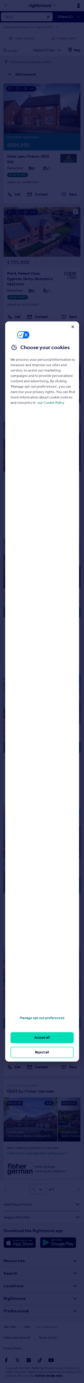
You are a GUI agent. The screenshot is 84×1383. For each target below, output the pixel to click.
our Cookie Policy (50, 402)
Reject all (42, 1052)
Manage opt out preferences (42, 1018)
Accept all (42, 1037)
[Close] (73, 327)
